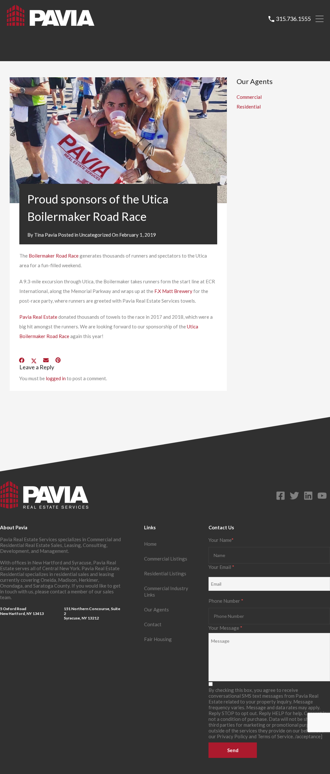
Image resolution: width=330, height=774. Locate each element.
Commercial (249, 97)
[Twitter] (294, 495)
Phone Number (226, 601)
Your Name (221, 540)
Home (150, 544)
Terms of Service (275, 736)
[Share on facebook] (21, 360)
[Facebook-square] (280, 495)
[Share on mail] (46, 360)
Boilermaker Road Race (54, 256)
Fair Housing (158, 639)
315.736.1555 (293, 18)
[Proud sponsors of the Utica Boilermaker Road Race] (118, 140)
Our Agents (156, 609)
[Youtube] (322, 495)
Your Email (221, 567)
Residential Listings (165, 573)
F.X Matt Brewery (173, 291)
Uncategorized (95, 235)
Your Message (225, 628)
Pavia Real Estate (38, 317)
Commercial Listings (165, 559)
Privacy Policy (232, 736)
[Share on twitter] (33, 360)
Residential (249, 106)
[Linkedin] (308, 495)
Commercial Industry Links (166, 591)
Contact (152, 624)
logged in (56, 378)
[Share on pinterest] (58, 360)
